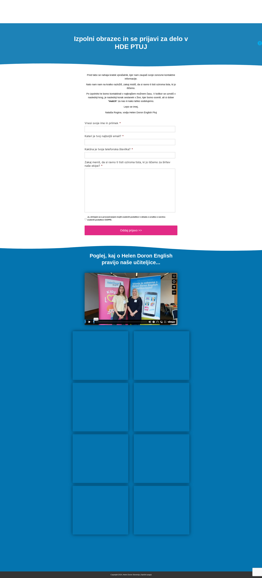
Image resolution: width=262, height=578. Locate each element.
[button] (260, 43)
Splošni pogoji (146, 575)
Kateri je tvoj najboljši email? (104, 136)
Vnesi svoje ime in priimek (103, 123)
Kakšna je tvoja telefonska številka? (109, 149)
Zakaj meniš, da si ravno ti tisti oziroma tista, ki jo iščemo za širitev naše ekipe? (127, 164)
